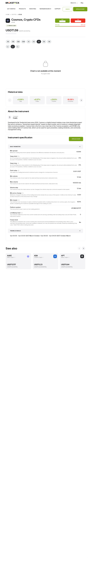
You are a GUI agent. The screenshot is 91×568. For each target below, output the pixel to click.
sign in (67, 9)
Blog (82, 3)
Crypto (13, 14)
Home (8, 14)
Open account (80, 9)
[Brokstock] (12, 3)
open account (76, 139)
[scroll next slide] (83, 248)
